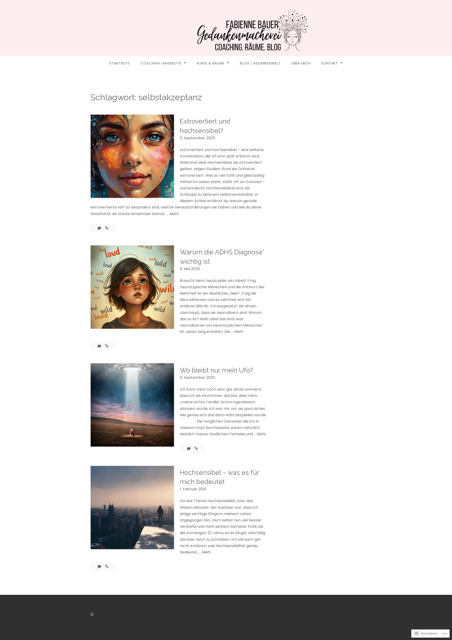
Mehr (174, 214)
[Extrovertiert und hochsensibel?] (107, 228)
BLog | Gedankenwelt (260, 63)
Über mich (301, 63)
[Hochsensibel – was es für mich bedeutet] (107, 566)
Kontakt (329, 63)
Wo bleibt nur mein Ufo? (216, 370)
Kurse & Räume (210, 63)
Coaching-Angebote (161, 63)
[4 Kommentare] (100, 228)
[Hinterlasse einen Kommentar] (189, 448)
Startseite (119, 63)
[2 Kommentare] (100, 346)
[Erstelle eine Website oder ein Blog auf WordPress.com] (92, 614)
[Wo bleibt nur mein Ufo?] (196, 448)
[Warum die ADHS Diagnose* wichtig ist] (107, 346)
